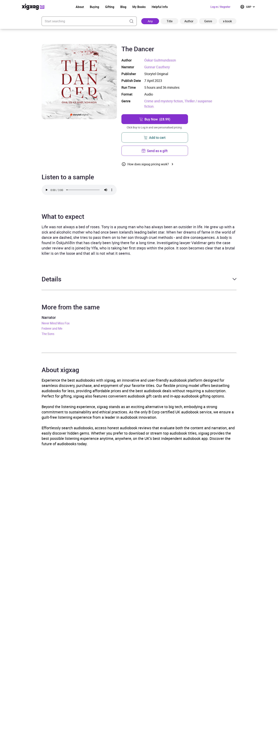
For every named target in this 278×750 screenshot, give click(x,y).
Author (188, 21)
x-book (227, 21)
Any (150, 21)
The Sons (48, 334)
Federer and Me (52, 328)
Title (169, 21)
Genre (208, 21)
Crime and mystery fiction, (164, 101)
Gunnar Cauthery (157, 67)
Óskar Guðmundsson (160, 60)
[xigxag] (33, 7)
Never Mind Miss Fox (56, 323)
